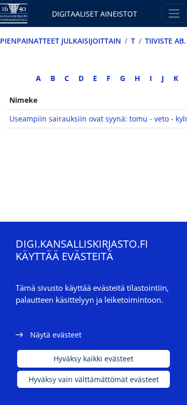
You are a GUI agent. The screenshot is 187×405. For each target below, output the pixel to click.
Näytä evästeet (56, 335)
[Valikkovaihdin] (174, 13)
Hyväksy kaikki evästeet (93, 358)
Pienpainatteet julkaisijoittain (60, 41)
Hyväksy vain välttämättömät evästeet (94, 379)
